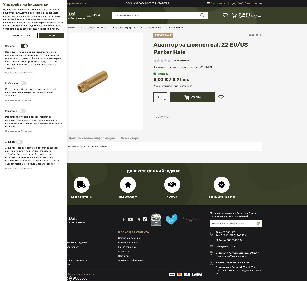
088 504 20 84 (234, 240)
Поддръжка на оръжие (97, 28)
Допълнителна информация (92, 138)
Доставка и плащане (129, 238)
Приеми (51, 35)
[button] (216, 3)
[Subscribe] (259, 223)
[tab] (91, 138)
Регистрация (254, 3)
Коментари (130, 138)
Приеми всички (20, 35)
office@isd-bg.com (225, 246)
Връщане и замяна (128, 242)
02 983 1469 (229, 232)
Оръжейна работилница (131, 260)
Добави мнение (181, 60)
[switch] (24, 46)
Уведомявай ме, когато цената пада (173, 86)
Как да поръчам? (127, 247)
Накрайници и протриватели (125, 28)
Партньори (124, 256)
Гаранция (123, 251)
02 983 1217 (227, 235)
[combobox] (160, 15)
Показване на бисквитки (19, 72)
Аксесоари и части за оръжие (69, 28)
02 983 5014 (240, 235)
